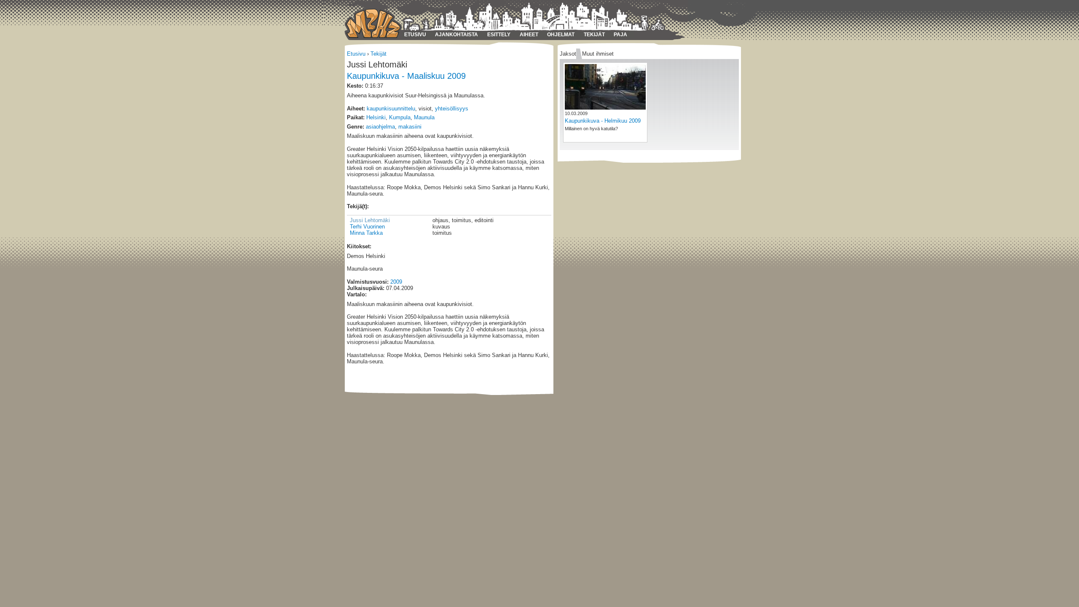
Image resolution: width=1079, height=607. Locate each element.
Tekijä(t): (358, 206)
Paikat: (356, 117)
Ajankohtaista (456, 35)
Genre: (355, 127)
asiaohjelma (380, 127)
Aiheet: (356, 108)
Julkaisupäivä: (365, 288)
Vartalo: (357, 294)
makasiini (409, 127)
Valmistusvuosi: (368, 282)
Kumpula (400, 117)
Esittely (498, 35)
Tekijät (594, 35)
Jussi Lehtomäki (370, 220)
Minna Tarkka (366, 233)
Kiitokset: (359, 246)
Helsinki (376, 117)
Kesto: (355, 86)
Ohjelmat (560, 35)
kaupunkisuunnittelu (391, 108)
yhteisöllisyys (451, 108)
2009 (396, 282)
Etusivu (415, 35)
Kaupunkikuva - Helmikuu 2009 (603, 121)
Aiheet (529, 35)
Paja (620, 35)
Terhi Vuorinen (367, 226)
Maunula (424, 117)
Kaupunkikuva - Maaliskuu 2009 (406, 76)
